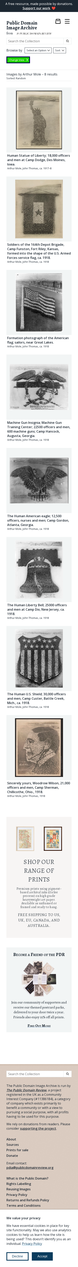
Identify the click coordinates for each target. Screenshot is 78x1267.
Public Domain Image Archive (21, 26)
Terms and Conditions (23, 1205)
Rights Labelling (18, 1184)
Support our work (36, 8)
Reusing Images (18, 1189)
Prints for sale (17, 1150)
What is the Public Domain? (27, 1178)
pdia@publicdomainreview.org (29, 1167)
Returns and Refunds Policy (27, 1200)
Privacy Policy (16, 1195)
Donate (12, 1155)
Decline (17, 1256)
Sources (12, 1144)
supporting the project (38, 1128)
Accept (42, 1256)
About (11, 1139)
